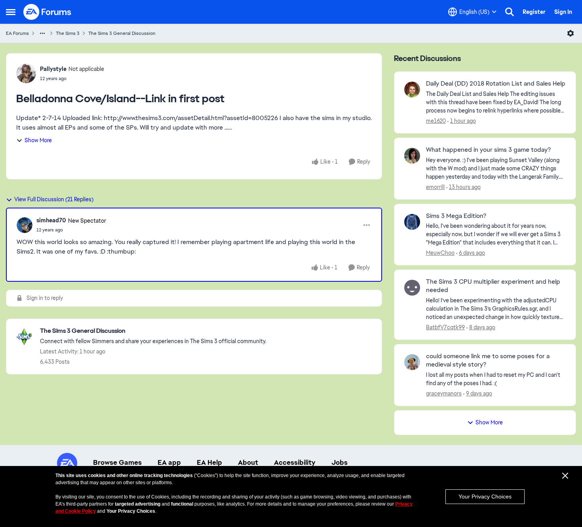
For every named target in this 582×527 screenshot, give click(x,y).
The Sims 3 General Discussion (122, 33)
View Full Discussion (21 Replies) (53, 199)
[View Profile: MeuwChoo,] (412, 222)
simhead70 (51, 220)
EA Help (209, 462)
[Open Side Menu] (10, 12)
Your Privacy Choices (485, 496)
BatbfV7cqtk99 (445, 327)
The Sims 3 (68, 33)
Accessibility (295, 462)
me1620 (436, 120)
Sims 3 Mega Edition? (456, 216)
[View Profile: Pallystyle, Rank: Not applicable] (26, 73)
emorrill (435, 187)
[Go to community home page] (47, 12)
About (248, 462)
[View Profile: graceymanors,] (412, 362)
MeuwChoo (440, 252)
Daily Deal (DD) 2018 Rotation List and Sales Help (495, 84)
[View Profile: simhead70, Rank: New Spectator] (24, 225)
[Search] (509, 12)
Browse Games (117, 462)
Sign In (563, 11)
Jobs (339, 462)
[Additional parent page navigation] (42, 33)
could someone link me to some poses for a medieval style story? (488, 360)
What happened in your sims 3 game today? (488, 150)
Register (534, 11)
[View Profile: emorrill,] (412, 156)
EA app (169, 462)
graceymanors (444, 393)
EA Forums (17, 33)
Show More (38, 140)
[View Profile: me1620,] (412, 89)
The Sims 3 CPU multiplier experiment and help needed (493, 286)
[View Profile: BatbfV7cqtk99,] (412, 288)
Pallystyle (53, 69)
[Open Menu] (570, 33)
